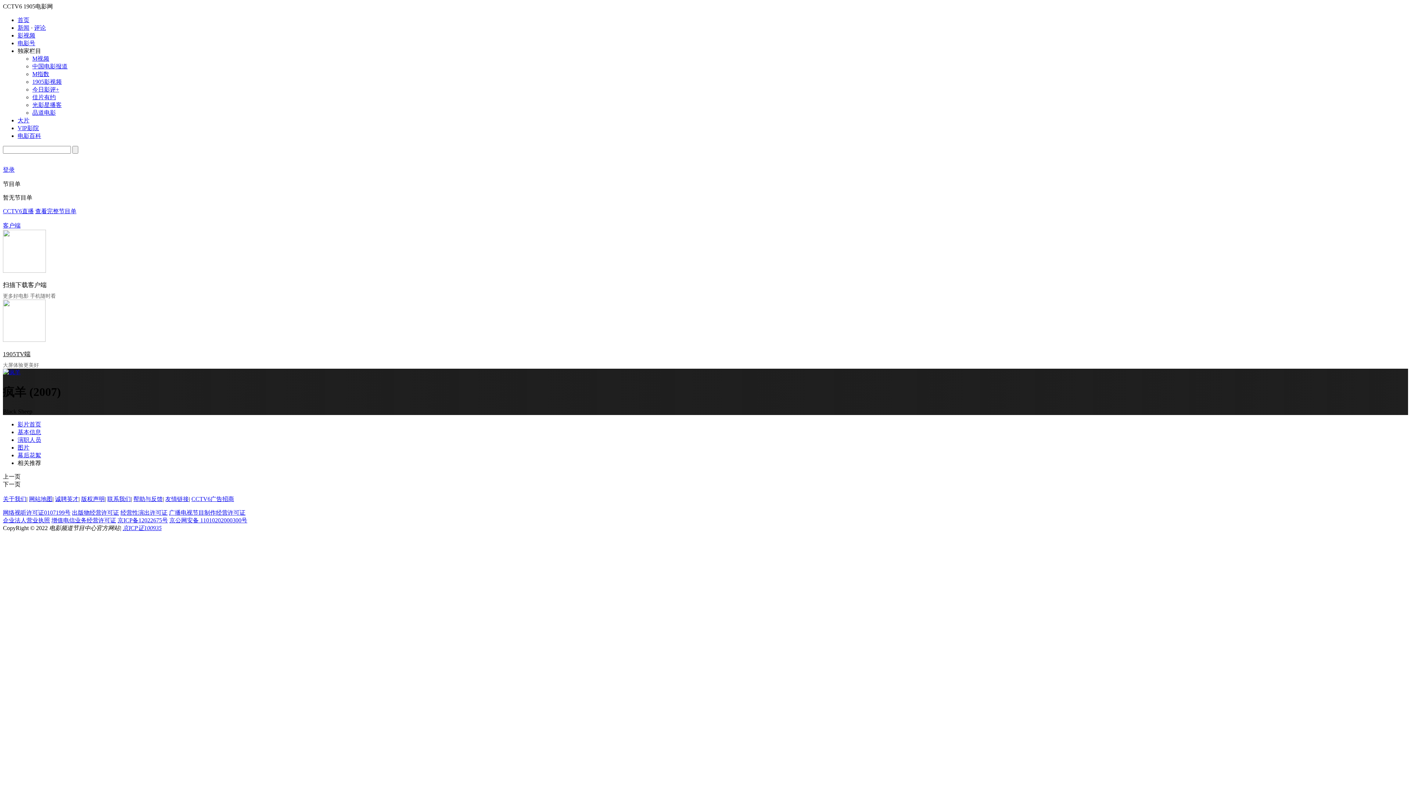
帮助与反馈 (148, 499)
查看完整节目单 (55, 211)
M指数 (40, 74)
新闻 (23, 28)
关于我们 (14, 499)
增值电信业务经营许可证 (83, 520)
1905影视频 (47, 82)
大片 (23, 120)
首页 (23, 20)
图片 (23, 447)
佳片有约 (44, 97)
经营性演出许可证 (144, 512)
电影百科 (29, 136)
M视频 (40, 59)
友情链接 (177, 499)
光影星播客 (47, 105)
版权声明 (93, 499)
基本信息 (29, 432)
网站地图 (41, 499)
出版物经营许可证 (95, 512)
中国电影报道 (50, 66)
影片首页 (29, 424)
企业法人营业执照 (26, 520)
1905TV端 (16, 354)
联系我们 (119, 499)
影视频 (26, 35)
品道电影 (44, 113)
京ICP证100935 (142, 528)
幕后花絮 (29, 455)
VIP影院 (28, 128)
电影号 (26, 43)
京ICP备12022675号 (143, 520)
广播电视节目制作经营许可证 (207, 512)
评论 (40, 28)
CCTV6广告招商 (212, 499)
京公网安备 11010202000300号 (208, 520)
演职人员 (29, 440)
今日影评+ (45, 89)
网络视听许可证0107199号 (37, 512)
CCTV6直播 (18, 211)
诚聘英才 (67, 499)
